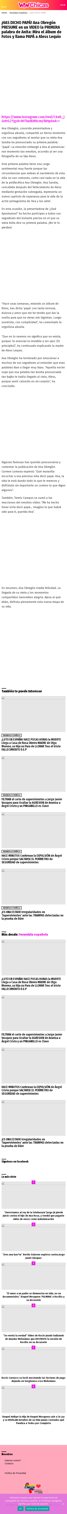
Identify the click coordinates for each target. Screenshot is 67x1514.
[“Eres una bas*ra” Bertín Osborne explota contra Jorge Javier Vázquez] (33, 1237)
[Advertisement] (33, 75)
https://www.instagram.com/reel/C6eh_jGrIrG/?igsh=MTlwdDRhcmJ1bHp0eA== (33, 119)
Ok (20, 1508)
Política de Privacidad (15, 1473)
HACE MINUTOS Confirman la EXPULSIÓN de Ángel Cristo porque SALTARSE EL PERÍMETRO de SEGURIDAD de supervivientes (32, 859)
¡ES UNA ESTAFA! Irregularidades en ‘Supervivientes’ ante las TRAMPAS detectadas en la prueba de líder (32, 915)
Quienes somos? (13, 1460)
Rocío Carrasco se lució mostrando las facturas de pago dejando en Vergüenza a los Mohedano (33, 1379)
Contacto (9, 1463)
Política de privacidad (37, 1508)
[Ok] (63, 1503)
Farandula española (11, 735)
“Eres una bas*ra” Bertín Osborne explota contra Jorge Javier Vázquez (33, 1256)
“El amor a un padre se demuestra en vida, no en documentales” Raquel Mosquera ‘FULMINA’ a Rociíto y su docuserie (33, 1297)
